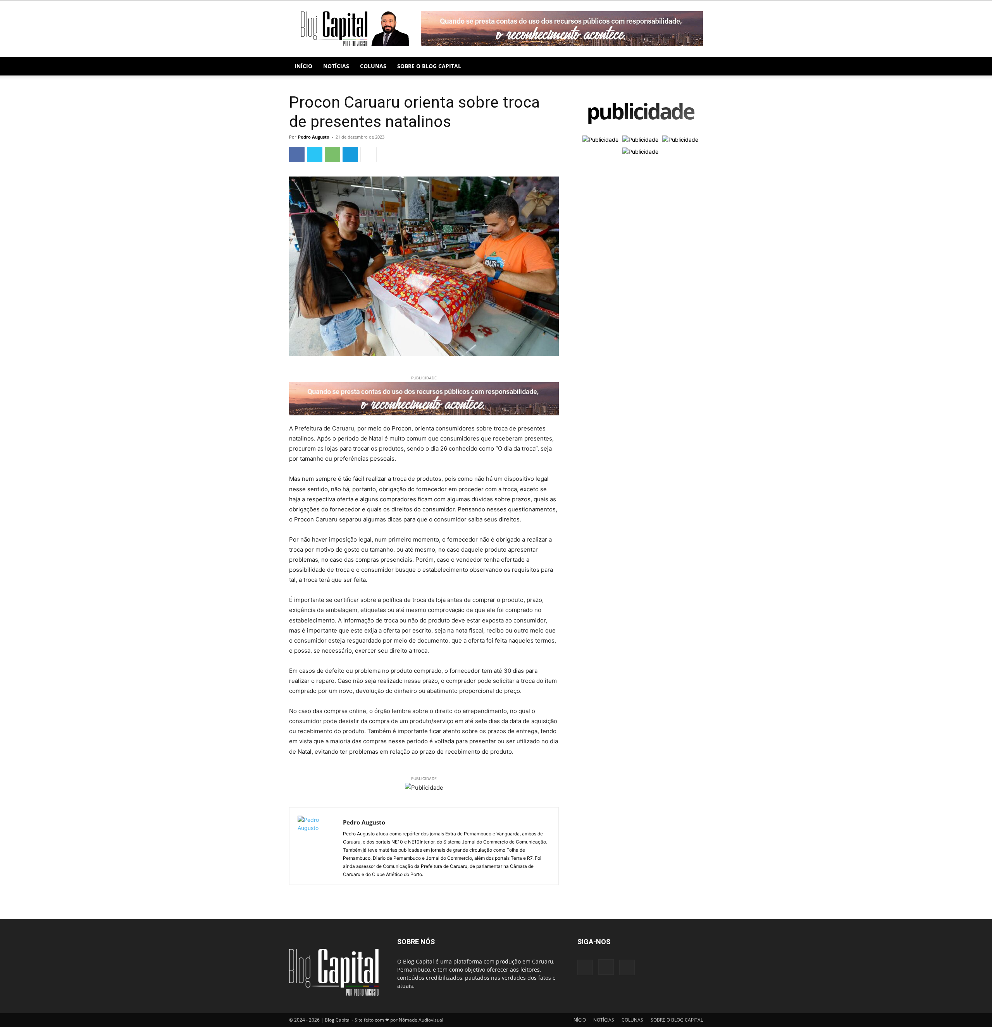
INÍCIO (303, 66)
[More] (368, 154)
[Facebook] (297, 154)
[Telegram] (350, 154)
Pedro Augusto (313, 137)
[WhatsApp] (332, 154)
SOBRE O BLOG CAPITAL (429, 66)
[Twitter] (314, 154)
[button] (693, 66)
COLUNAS (373, 66)
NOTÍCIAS (336, 66)
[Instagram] (606, 967)
